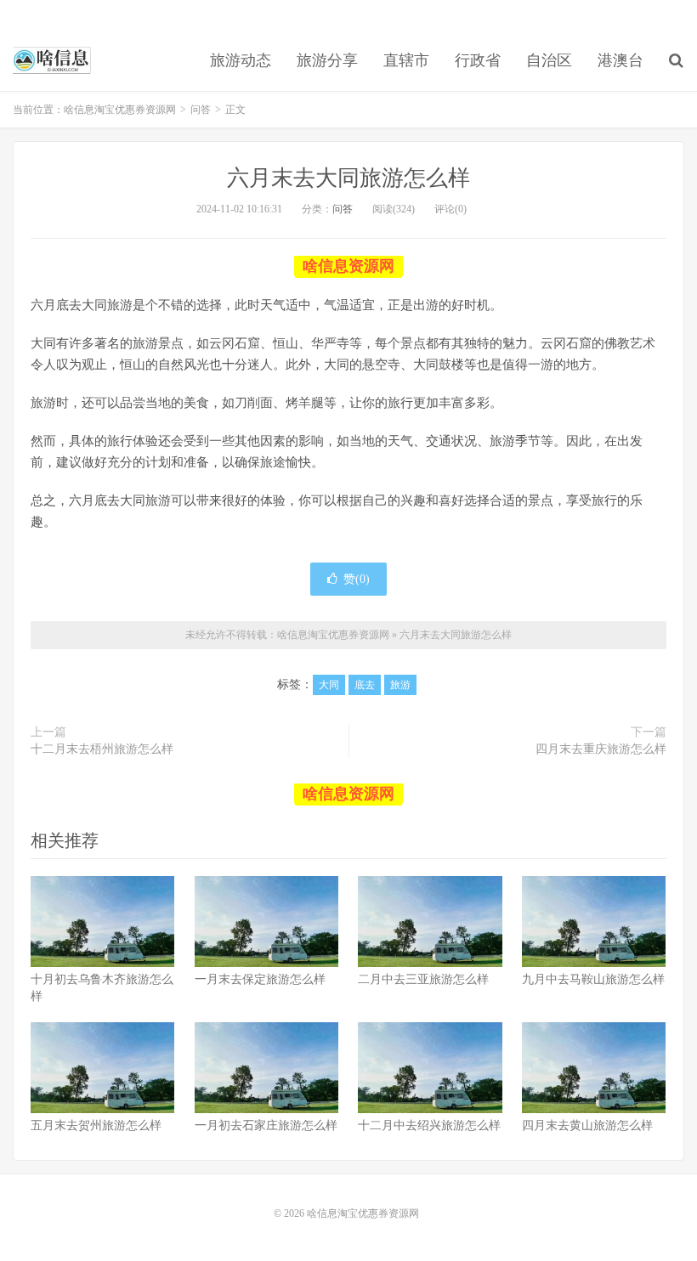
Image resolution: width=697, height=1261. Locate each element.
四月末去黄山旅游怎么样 (587, 1125)
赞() (356, 579)
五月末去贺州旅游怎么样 (96, 1125)
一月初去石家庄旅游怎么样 (266, 1125)
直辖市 (406, 60)
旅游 (400, 685)
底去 (364, 685)
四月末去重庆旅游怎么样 (601, 749)
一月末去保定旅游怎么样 (260, 979)
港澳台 (620, 60)
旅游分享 (327, 60)
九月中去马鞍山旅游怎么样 (593, 979)
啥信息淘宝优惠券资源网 (52, 60)
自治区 (549, 60)
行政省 (478, 60)
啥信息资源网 (348, 265)
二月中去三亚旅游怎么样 (423, 979)
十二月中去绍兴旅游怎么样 (429, 1125)
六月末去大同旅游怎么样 (348, 178)
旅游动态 (240, 60)
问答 (200, 110)
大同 (329, 685)
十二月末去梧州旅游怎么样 (102, 749)
